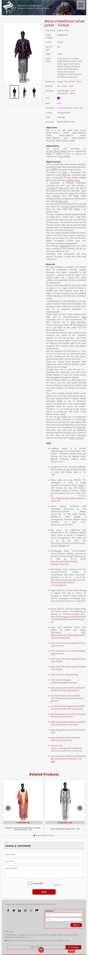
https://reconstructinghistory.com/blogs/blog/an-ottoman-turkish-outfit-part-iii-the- (68, 759)
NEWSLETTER (39, 904)
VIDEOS (48, 904)
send (43, 891)
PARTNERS (19, 904)
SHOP (55, 904)
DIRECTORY (29, 904)
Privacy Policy (9, 931)
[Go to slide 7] (46, 835)
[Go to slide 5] (42, 835)
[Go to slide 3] (38, 835)
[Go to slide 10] (53, 835)
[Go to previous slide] (8, 808)
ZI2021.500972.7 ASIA (65, 141)
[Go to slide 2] (36, 835)
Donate (74, 947)
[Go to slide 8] (49, 835)
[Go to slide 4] (40, 835)
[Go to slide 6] (44, 835)
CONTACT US (10, 904)
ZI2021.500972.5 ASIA (57, 138)
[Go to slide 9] (51, 835)
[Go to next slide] (79, 808)
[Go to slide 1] (34, 835)
